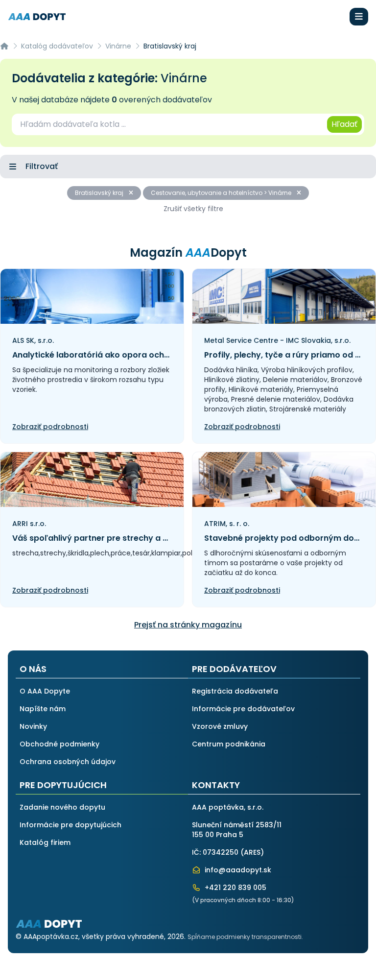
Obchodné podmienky (59, 744)
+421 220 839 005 (234, 887)
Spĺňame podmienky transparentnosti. (245, 937)
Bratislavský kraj (100, 193)
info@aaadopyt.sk (237, 870)
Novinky (33, 726)
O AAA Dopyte (45, 691)
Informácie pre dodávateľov (243, 709)
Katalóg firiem (45, 842)
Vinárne (118, 46)
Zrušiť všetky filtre (193, 209)
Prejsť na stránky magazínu (188, 624)
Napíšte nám (43, 709)
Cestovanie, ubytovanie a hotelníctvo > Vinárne (222, 193)
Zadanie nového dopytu (62, 807)
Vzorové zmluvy (220, 726)
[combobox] (168, 124)
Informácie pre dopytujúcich (70, 825)
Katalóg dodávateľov (57, 46)
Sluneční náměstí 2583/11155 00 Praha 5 (237, 830)
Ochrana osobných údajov (68, 762)
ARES (252, 852)
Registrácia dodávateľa (235, 691)
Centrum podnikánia (228, 744)
